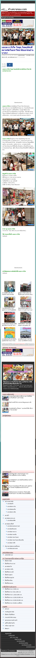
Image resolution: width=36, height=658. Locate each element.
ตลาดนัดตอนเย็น (12, 509)
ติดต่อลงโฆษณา (12, 651)
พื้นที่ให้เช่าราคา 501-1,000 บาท (13, 592)
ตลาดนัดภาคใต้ (11, 542)
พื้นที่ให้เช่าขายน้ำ (9, 572)
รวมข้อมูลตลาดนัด (9, 611)
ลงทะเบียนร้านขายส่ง (30, 647)
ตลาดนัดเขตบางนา (12, 57)
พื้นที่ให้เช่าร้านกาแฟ (10, 563)
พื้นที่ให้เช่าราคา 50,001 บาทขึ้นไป (13, 603)
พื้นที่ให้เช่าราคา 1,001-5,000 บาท (13, 594)
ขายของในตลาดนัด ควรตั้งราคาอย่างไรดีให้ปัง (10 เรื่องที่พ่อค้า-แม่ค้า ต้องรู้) (20, 397)
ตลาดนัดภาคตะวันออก (13, 537)
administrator (21, 55)
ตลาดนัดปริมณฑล (12, 529)
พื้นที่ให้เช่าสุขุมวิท (9, 577)
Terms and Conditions (19, 654)
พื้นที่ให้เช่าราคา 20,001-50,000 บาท (14, 600)
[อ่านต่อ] (16, 388)
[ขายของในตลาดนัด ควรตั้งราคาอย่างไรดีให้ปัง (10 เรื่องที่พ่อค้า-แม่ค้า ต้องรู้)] (5, 400)
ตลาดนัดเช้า (10, 503)
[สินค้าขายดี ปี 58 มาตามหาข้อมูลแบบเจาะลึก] (5, 406)
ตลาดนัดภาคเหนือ (12, 534)
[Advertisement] (18, 88)
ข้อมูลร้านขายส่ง (18, 639)
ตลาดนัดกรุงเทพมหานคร (14, 526)
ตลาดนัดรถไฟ (8, 566)
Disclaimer (27, 654)
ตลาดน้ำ (7, 515)
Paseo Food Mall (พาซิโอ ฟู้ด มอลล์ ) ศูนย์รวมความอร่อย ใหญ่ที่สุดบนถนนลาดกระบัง (20, 486)
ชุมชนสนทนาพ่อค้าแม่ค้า (11, 620)
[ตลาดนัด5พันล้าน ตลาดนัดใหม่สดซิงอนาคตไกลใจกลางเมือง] (5, 483)
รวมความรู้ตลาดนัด (8, 394)
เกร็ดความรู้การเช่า (9, 625)
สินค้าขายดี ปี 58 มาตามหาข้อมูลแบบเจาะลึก (20, 402)
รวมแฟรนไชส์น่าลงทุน (10, 617)
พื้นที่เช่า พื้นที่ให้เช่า (10, 614)
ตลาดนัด (28, 55)
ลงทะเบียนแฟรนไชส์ (21, 641)
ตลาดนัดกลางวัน (12, 506)
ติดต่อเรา (7, 628)
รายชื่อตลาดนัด (11, 635)
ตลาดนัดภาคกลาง (12, 531)
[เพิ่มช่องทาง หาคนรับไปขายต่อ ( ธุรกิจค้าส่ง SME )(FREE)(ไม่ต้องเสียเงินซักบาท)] (18, 380)
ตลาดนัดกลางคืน (12, 512)
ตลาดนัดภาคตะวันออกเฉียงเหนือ (16, 540)
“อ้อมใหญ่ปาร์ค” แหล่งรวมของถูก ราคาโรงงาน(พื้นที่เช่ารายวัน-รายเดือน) (18, 474)
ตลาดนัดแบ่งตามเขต (13, 548)
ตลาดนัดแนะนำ (7, 472)
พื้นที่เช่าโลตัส (8, 560)
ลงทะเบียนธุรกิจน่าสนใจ (26, 645)
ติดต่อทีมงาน (4, 651)
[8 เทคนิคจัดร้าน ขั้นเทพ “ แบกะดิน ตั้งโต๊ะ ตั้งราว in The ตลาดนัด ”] (5, 412)
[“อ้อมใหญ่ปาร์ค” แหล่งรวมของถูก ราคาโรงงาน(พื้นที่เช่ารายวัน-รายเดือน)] (5, 477)
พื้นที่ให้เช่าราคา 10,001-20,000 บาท (14, 597)
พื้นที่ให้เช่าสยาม (9, 583)
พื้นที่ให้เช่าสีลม (8, 580)
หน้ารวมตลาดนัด (9, 501)
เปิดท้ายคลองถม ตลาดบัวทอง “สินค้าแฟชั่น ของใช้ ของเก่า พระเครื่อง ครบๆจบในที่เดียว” (20, 492)
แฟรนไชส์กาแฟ (9, 555)
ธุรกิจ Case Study (14, 637)
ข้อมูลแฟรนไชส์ (8, 633)
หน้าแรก (7, 609)
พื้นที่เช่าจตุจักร (8, 574)
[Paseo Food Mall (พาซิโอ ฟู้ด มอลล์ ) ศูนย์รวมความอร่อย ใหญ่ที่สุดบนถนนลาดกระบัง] (5, 489)
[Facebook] (10, 65)
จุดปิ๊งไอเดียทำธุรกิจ (10, 623)
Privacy (3, 654)
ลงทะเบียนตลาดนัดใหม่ (23, 643)
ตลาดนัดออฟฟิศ (11, 520)
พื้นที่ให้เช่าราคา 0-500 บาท (12, 589)
